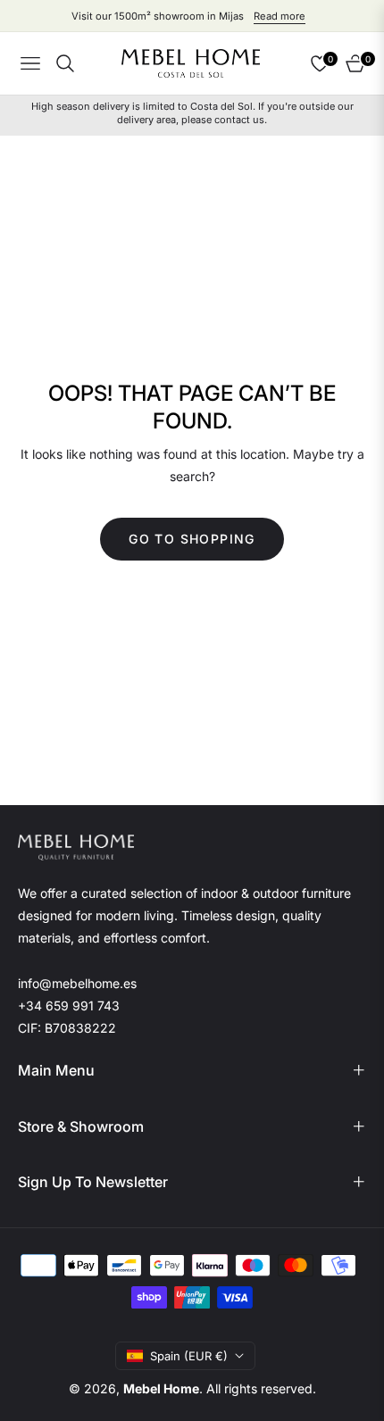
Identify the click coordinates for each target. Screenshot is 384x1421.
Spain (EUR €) (189, 1356)
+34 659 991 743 (69, 1005)
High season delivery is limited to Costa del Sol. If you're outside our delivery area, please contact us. (192, 113)
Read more (279, 16)
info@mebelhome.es (77, 983)
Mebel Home (161, 1388)
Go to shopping (192, 538)
